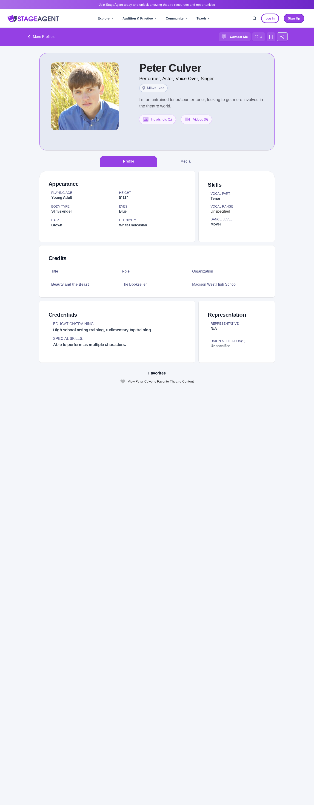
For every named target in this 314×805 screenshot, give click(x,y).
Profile (128, 161)
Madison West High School (214, 284)
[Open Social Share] (282, 36)
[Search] (254, 18)
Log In (270, 18)
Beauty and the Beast (70, 284)
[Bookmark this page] (271, 36)
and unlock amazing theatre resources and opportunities (157, 4)
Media (185, 161)
